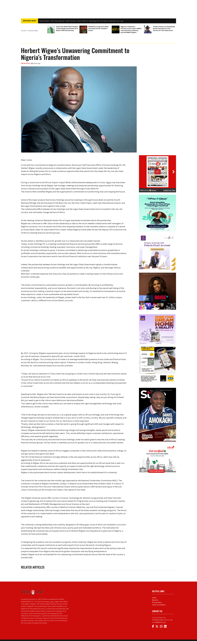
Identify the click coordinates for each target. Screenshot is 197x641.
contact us (158, 622)
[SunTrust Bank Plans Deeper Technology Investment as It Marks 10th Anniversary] (51, 29)
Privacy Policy (156, 602)
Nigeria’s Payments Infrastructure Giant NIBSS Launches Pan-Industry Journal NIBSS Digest (131, 29)
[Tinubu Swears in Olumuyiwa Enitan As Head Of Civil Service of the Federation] (148, 29)
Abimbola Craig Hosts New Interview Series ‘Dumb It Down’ (98, 28)
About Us (155, 600)
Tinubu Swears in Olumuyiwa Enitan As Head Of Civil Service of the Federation (164, 28)
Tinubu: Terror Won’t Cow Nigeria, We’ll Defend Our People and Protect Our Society (72, 21)
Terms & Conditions (159, 605)
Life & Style (25, 63)
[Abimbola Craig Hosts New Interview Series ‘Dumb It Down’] (83, 29)
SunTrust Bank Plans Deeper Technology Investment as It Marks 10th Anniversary (67, 28)
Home (154, 598)
